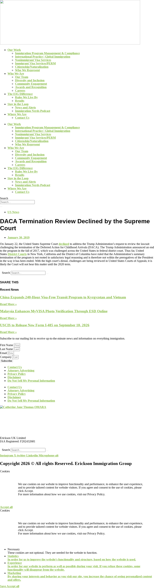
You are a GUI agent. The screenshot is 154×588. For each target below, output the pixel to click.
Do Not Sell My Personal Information (31, 380)
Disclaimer (14, 377)
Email (4, 353)
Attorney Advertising (21, 370)
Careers (20, 90)
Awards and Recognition (31, 87)
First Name (7, 345)
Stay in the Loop (18, 104)
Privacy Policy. (96, 494)
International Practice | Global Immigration (42, 56)
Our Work (14, 49)
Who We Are (16, 73)
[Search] (1, 206)
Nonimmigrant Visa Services (33, 60)
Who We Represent (27, 70)
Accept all (6, 507)
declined (64, 243)
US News (13, 212)
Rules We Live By (26, 97)
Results (19, 100)
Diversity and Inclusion (30, 80)
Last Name (7, 349)
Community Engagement (31, 83)
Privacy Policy (17, 373)
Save (3, 586)
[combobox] (17, 202)
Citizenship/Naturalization (31, 66)
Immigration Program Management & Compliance (47, 53)
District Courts (17, 254)
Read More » (8, 304)
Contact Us (22, 117)
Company (6, 357)
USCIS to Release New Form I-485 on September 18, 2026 (44, 325)
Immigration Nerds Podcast (32, 110)
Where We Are (17, 114)
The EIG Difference (20, 94)
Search (6, 272)
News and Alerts (25, 107)
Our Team (21, 77)
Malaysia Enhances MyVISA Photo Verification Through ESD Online (53, 311)
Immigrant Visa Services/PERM (35, 63)
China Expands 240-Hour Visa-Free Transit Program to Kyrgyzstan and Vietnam (63, 297)
